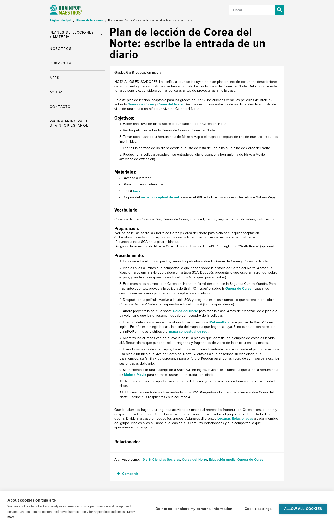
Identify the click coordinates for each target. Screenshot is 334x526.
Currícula (61, 63)
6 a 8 (147, 460)
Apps (54, 78)
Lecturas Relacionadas (235, 418)
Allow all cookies (303, 509)
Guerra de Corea (141, 104)
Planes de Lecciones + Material (72, 34)
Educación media (222, 460)
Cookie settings (258, 509)
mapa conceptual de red (160, 197)
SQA (136, 191)
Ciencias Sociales (166, 460)
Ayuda (56, 92)
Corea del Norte (170, 104)
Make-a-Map (219, 322)
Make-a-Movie (135, 375)
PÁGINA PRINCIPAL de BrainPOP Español (70, 123)
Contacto (60, 107)
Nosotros (60, 49)
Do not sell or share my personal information (194, 509)
